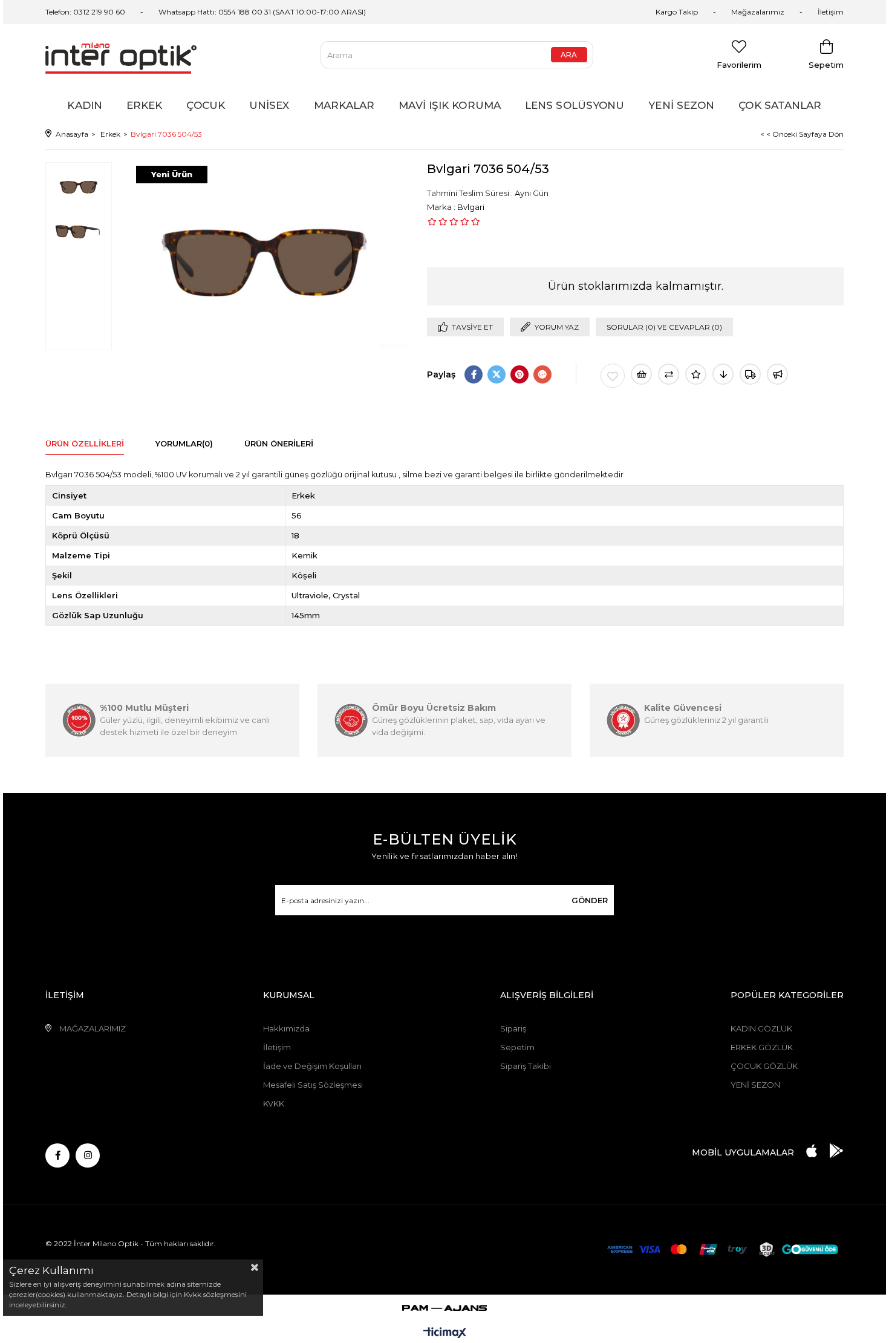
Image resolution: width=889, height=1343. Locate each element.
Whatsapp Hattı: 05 (192, 11)
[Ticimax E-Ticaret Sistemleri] (444, 1333)
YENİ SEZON (755, 1085)
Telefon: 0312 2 (70, 11)
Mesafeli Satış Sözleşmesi (313, 1085)
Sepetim (517, 1047)
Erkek (144, 105)
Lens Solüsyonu (574, 105)
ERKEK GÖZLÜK (762, 1047)
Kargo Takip (677, 11)
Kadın (84, 105)
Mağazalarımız (757, 11)
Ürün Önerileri (278, 443)
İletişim (831, 11)
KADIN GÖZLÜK (761, 1028)
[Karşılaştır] (668, 374)
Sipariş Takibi (525, 1066)
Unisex (269, 105)
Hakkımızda (286, 1028)
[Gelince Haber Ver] (777, 374)
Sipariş (513, 1028)
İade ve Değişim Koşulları (312, 1066)
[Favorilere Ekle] (613, 376)
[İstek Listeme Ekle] (641, 374)
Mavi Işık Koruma (450, 105)
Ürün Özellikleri (84, 443)
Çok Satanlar (779, 105)
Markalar (344, 105)
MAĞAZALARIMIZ (92, 1028)
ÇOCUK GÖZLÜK (764, 1066)
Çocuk (205, 105)
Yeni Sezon (681, 105)
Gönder (590, 900)
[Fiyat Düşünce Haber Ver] (723, 374)
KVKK (273, 1103)
